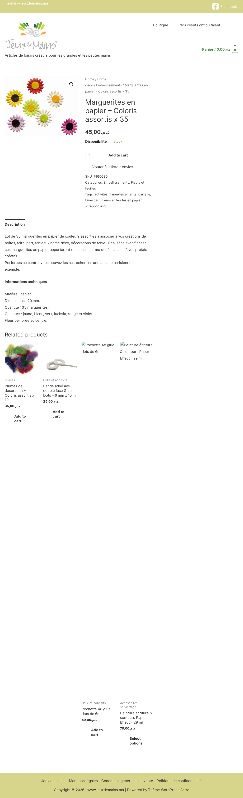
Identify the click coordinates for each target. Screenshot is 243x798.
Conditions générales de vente (127, 781)
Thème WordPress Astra (168, 790)
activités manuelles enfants (115, 194)
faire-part (92, 200)
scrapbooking (95, 206)
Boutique (160, 25)
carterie (144, 194)
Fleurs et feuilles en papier (121, 200)
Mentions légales (83, 781)
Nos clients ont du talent (199, 25)
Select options (136, 740)
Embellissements (109, 85)
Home (89, 79)
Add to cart (118, 155)
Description (15, 224)
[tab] (15, 224)
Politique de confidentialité (179, 781)
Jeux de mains (53, 781)
